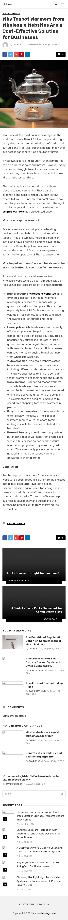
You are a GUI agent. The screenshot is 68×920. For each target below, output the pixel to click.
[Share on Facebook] (4, 54)
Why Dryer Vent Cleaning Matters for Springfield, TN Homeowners (38, 864)
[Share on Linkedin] (27, 54)
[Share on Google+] (16, 54)
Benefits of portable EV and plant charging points (44, 754)
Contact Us (26, 904)
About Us (43, 904)
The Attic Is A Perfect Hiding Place (44, 684)
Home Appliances (11, 13)
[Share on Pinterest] (21, 54)
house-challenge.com (44, 913)
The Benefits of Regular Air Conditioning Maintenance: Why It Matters (43, 641)
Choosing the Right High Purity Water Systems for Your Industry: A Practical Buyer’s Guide (39, 881)
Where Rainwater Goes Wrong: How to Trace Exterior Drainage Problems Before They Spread (40, 816)
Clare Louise (36, 670)
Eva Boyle (18, 45)
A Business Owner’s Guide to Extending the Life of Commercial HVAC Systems (40, 849)
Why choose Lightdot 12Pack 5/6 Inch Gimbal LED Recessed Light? (31, 777)
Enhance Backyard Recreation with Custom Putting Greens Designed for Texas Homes (38, 833)
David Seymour (37, 691)
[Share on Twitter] (10, 54)
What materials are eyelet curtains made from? (42, 734)
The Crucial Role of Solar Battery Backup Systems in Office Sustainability (43, 662)
